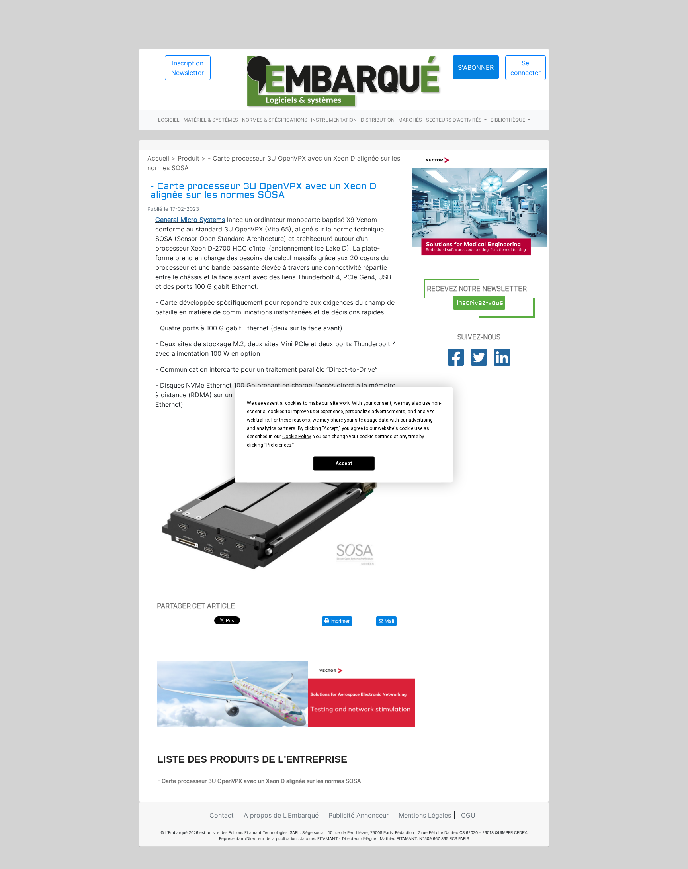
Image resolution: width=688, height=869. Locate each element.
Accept (344, 463)
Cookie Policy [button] (296, 436)
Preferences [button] (278, 444)
